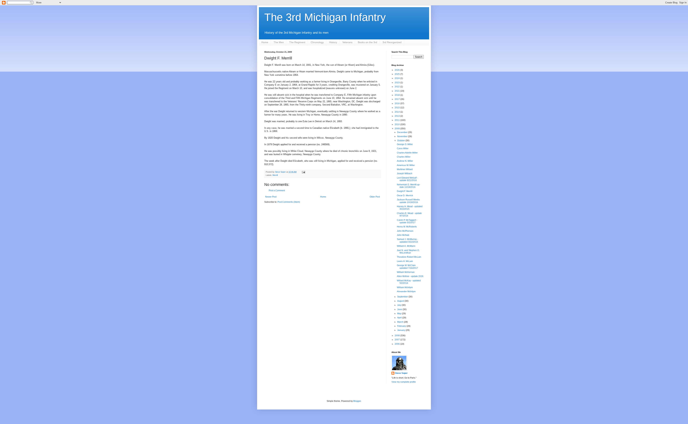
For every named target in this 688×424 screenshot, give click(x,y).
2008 (397, 335)
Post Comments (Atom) (289, 202)
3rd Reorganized (392, 42)
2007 (397, 339)
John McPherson (405, 231)
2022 (397, 86)
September (402, 296)
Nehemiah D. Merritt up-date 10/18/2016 (408, 185)
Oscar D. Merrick (405, 195)
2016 (397, 103)
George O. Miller (405, 144)
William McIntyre (405, 287)
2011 (397, 120)
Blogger (357, 401)
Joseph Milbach (404, 173)
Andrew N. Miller (405, 161)
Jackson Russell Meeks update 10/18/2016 (408, 200)
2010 (397, 124)
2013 (397, 116)
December (402, 132)
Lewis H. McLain (405, 261)
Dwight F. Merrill (404, 191)
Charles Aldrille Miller (407, 152)
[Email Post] (303, 172)
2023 (397, 82)
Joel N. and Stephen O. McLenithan (408, 251)
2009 (397, 128)
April (399, 317)
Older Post (375, 197)
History (333, 42)
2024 (397, 78)
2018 (397, 95)
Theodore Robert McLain (409, 257)
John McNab (403, 235)
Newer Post (270, 197)
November (402, 136)
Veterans (347, 42)
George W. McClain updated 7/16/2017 (407, 266)
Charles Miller (403, 157)
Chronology (317, 42)
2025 (397, 74)
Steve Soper (401, 373)
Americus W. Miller (406, 165)
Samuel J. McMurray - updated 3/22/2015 (407, 240)
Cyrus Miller (402, 148)
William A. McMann (406, 246)
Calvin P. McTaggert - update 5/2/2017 (407, 221)
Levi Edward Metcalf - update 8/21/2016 (407, 179)
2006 (397, 344)
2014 (397, 112)
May (399, 313)
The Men (279, 42)
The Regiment (297, 42)
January (401, 330)
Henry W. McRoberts (407, 226)
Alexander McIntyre (406, 291)
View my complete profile (403, 382)
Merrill (275, 175)
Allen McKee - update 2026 (410, 276)
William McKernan (406, 272)
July (399, 305)
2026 (397, 70)
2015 (397, 107)
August (401, 301)
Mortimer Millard (405, 169)
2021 (397, 91)
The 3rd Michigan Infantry (325, 17)
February (402, 326)
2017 (397, 99)
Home (264, 42)
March (400, 322)
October (401, 140)
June (400, 309)
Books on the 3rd (367, 42)
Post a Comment (277, 190)
